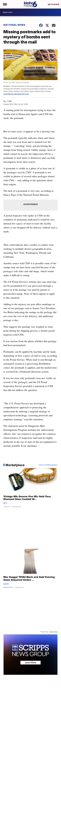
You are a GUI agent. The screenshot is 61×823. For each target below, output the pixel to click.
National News (14, 24)
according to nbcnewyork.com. (16, 94)
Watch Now (53, 4)
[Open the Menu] (4, 4)
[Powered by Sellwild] (53, 632)
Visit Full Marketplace (48, 465)
